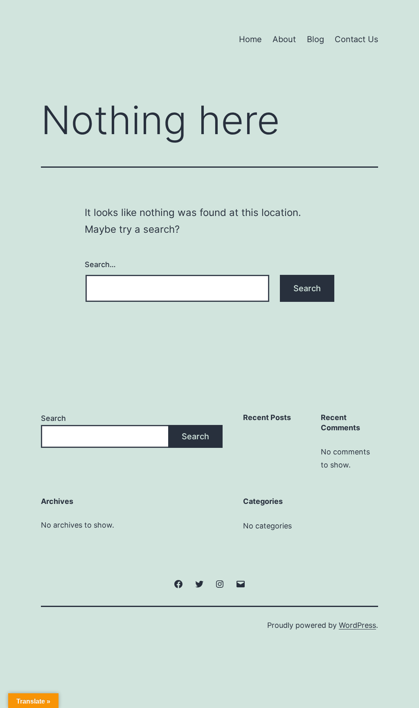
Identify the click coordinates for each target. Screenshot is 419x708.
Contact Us (356, 39)
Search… (100, 264)
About (284, 39)
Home (250, 39)
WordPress (357, 625)
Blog (315, 39)
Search (53, 418)
